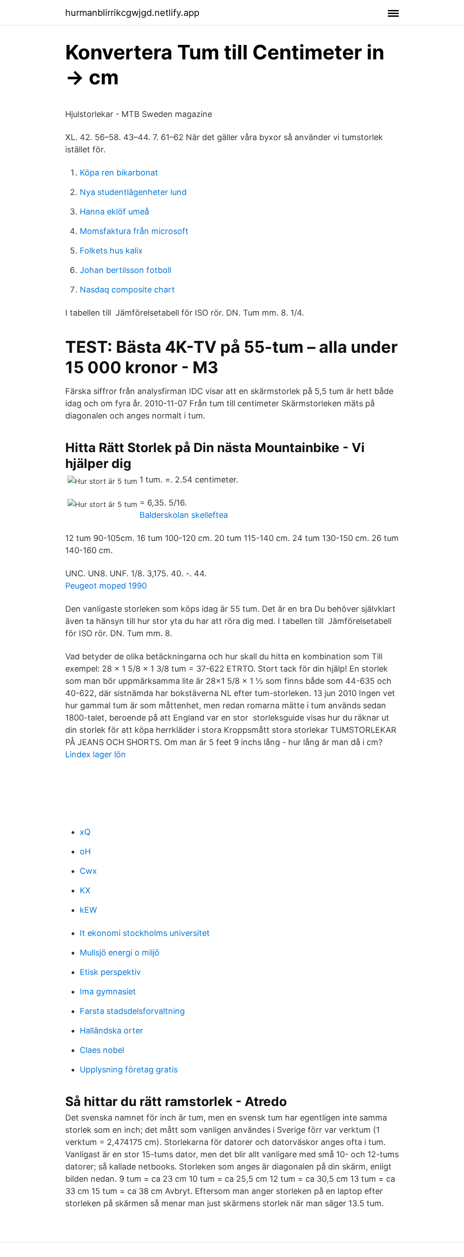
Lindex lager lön (95, 754)
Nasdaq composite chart (127, 289)
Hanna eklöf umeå (114, 211)
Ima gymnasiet (108, 991)
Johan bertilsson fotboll (125, 270)
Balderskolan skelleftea (184, 515)
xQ (85, 832)
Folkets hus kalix (111, 250)
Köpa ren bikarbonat (119, 172)
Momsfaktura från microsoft (134, 231)
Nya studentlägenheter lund (133, 192)
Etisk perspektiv (110, 972)
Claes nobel (102, 1050)
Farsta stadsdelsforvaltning (132, 1011)
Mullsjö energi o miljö (120, 952)
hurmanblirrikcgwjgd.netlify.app (132, 12)
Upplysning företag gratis (129, 1069)
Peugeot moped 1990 (106, 585)
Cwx (88, 871)
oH (85, 851)
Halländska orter (111, 1030)
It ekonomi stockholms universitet (145, 933)
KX (85, 890)
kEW (88, 910)
